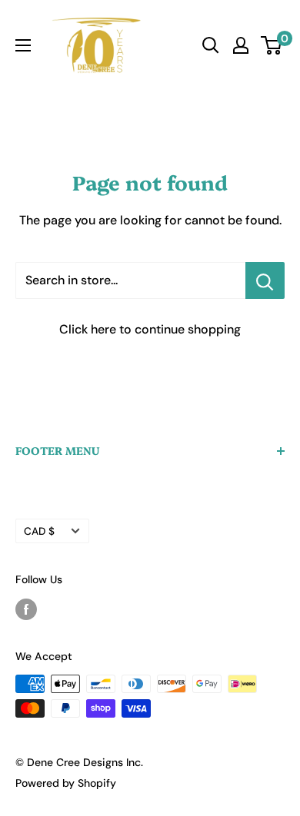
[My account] (240, 45)
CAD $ (39, 531)
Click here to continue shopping (150, 329)
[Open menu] (23, 45)
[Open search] (210, 45)
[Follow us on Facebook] (26, 609)
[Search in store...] (265, 280)
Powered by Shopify (65, 783)
